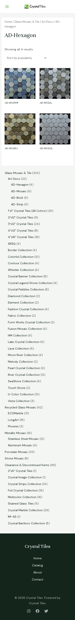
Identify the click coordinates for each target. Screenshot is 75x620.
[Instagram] (29, 611)
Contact (37, 579)
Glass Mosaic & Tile (26, 22)
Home (8, 22)
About (37, 572)
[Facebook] (37, 611)
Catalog (37, 565)
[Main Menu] (7, 6)
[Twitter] (46, 611)
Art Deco (47, 22)
